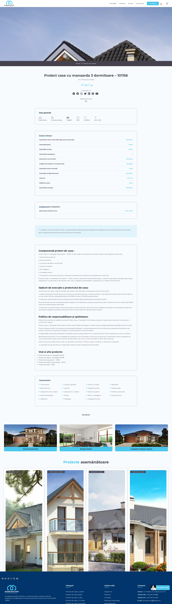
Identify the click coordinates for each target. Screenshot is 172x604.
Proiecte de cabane (89, 63)
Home (78, 63)
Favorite (166, 3)
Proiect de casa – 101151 (47, 365)
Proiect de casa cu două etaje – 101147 (52, 362)
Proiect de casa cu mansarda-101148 (51, 358)
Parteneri (107, 594)
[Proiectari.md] (9, 6)
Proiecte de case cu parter (75, 592)
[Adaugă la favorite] (86, 101)
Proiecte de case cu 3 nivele (75, 600)
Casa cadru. (44, 299)
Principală (112, 3)
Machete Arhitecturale (112, 600)
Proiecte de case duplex (74, 594)
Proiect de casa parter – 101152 (49, 360)
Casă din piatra (45, 294)
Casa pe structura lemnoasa (49, 307)
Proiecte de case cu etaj (74, 597)
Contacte (153, 3)
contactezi (114, 342)
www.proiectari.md (54, 345)
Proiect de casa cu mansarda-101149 (51, 355)
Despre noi (108, 592)
